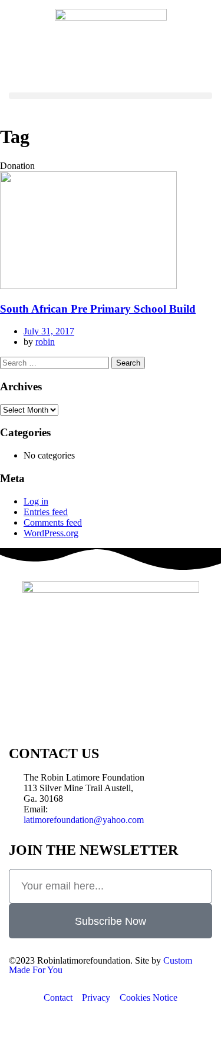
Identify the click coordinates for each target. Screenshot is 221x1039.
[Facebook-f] (23, 711)
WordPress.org (51, 533)
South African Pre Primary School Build (98, 309)
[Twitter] (55, 711)
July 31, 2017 (49, 331)
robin (45, 342)
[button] (110, 95)
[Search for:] (55, 362)
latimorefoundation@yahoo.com (84, 820)
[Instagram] (87, 711)
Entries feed (46, 512)
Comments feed (53, 522)
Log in (36, 501)
